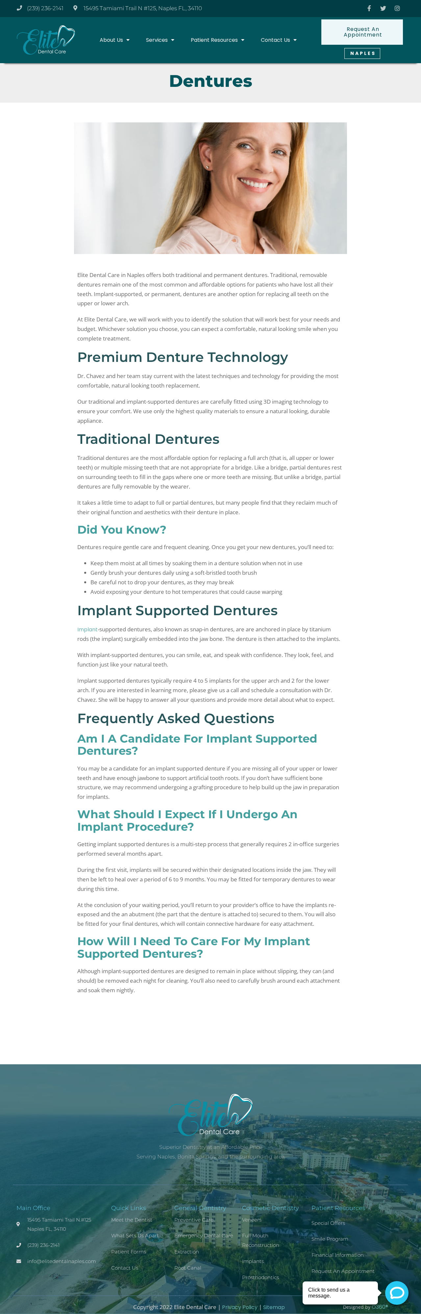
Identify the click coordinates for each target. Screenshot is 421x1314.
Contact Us (275, 40)
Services (157, 40)
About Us (111, 40)
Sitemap (274, 1307)
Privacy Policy (240, 1307)
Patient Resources (214, 40)
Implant (87, 629)
